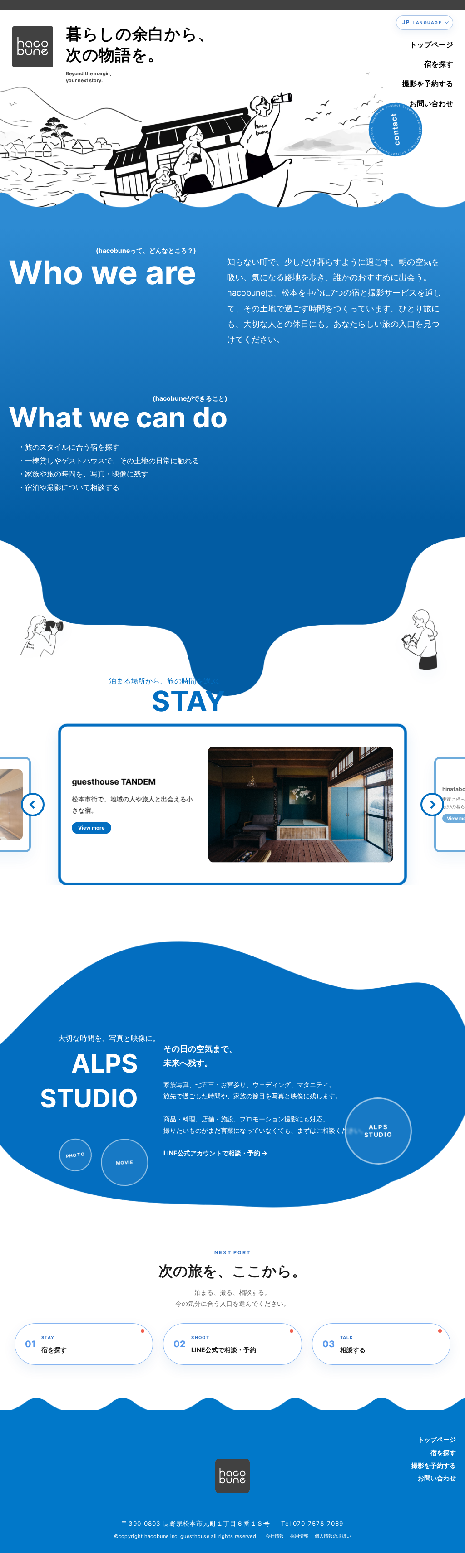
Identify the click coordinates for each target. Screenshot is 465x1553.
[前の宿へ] (33, 804)
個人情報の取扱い (333, 1536)
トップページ (431, 44)
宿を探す (438, 63)
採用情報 (299, 1536)
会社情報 (275, 1536)
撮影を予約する (427, 83)
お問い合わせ (431, 103)
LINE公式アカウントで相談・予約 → (215, 1153)
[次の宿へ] (432, 804)
